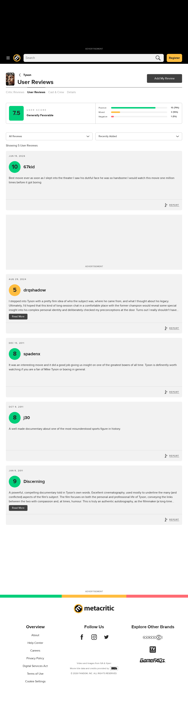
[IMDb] (114, 668)
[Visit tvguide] (153, 652)
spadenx (26, 353)
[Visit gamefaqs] (153, 662)
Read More (18, 316)
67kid (23, 166)
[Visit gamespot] (153, 639)
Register (174, 58)
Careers (35, 650)
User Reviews (36, 92)
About (35, 635)
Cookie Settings (35, 681)
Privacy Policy (35, 658)
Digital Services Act (35, 666)
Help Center (35, 643)
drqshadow (29, 290)
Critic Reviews (15, 92)
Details (71, 92)
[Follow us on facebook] (82, 639)
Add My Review (164, 78)
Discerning (29, 481)
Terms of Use (35, 674)
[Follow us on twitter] (106, 639)
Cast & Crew (56, 92)
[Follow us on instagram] (94, 639)
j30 (21, 417)
